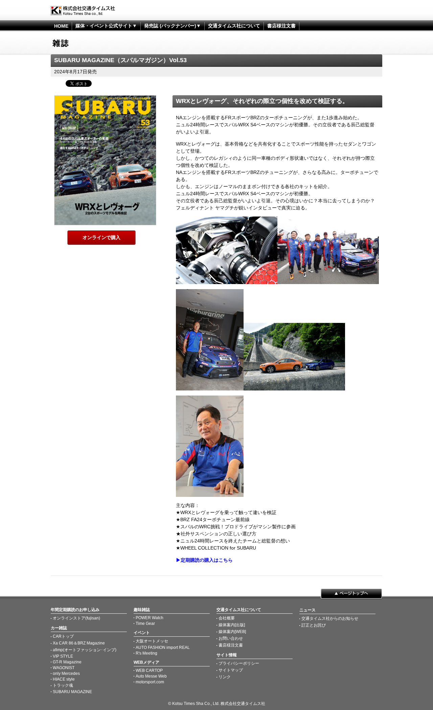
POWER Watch (149, 617)
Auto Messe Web (151, 676)
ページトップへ (351, 594)
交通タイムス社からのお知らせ (329, 618)
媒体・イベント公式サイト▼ (106, 25)
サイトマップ (231, 670)
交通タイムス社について (234, 25)
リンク (225, 677)
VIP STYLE (63, 656)
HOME (61, 26)
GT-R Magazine (67, 662)
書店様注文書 (281, 25)
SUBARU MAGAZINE (72, 691)
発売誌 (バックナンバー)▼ (172, 25)
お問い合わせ (231, 638)
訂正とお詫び (313, 625)
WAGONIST (63, 667)
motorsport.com (150, 682)
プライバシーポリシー (239, 663)
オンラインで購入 (101, 237)
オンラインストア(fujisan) (76, 618)
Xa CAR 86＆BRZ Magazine (79, 643)
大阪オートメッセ (152, 641)
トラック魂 (63, 685)
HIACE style (64, 679)
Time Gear (145, 623)
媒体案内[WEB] (232, 631)
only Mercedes (66, 673)
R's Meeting (146, 653)
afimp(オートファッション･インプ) (84, 650)
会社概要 (227, 618)
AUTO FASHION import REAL (163, 647)
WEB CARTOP (149, 670)
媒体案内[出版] (232, 625)
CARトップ (63, 636)
